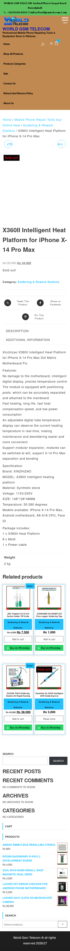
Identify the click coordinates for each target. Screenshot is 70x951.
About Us (8, 103)
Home (6, 44)
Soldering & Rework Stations (38, 282)
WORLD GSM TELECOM (26, 29)
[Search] (42, 44)
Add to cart (18, 639)
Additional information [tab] (28, 339)
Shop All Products (13, 53)
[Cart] (56, 43)
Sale (5, 73)
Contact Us (9, 83)
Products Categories (14, 63)
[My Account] (51, 43)
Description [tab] (17, 331)
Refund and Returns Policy (18, 93)
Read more (49, 718)
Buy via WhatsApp (19, 648)
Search (8, 754)
